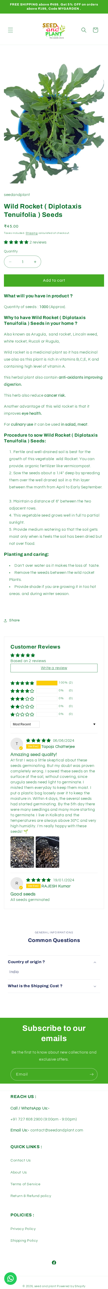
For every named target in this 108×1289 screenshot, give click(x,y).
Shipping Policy (24, 1240)
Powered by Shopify (71, 1286)
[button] (10, 30)
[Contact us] (10, 1278)
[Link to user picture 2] (47, 852)
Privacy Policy (23, 1229)
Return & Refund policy (30, 1196)
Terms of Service (25, 1184)
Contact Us (20, 1160)
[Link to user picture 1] (22, 852)
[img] (39, 741)
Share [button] (14, 620)
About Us (18, 1172)
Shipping (32, 233)
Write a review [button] (54, 668)
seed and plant (45, 1286)
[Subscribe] (91, 1074)
